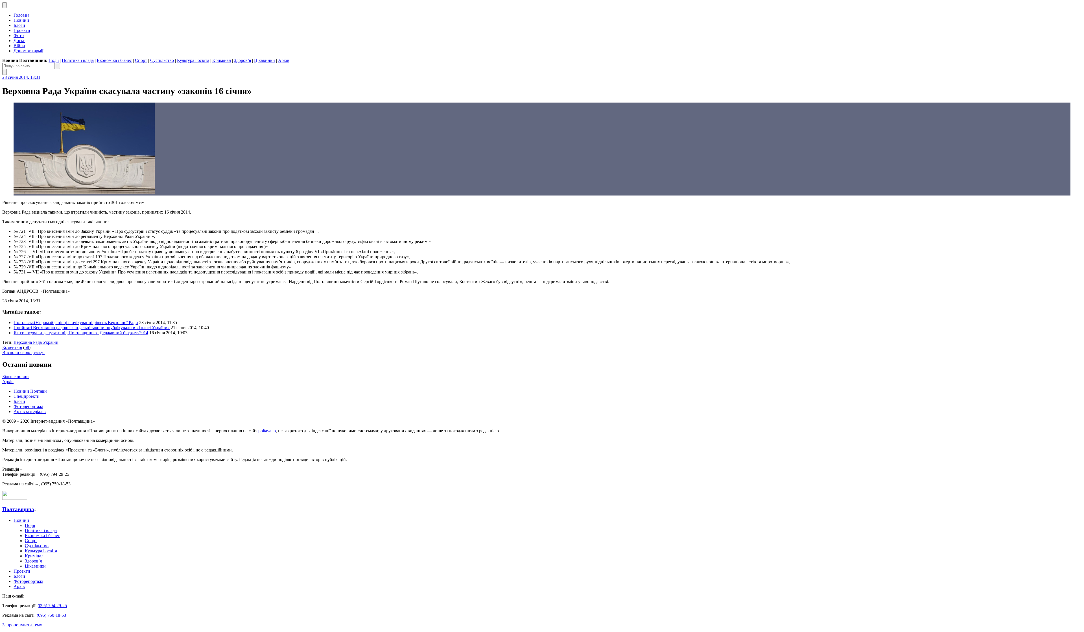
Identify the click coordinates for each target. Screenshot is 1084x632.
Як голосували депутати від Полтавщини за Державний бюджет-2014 (81, 332)
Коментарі (12, 347)
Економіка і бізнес (114, 60)
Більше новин (15, 376)
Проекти (22, 30)
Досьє (19, 40)
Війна (19, 45)
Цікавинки (264, 60)
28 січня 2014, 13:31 (21, 77)
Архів (283, 60)
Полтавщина (18, 509)
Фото (19, 35)
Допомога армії (28, 50)
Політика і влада (78, 60)
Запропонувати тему (22, 624)
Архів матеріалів (30, 411)
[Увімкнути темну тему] (4, 5)
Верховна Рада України (36, 342)
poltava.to (267, 430)
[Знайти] (58, 66)
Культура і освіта (193, 60)
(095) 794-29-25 (52, 605)
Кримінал (221, 60)
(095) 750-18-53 (51, 615)
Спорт (141, 60)
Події (54, 60)
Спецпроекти (27, 396)
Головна (21, 15)
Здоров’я (242, 60)
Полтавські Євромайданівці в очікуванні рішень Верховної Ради (76, 322)
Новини (21, 20)
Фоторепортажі (28, 406)
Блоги (19, 25)
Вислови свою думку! (23, 352)
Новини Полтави (30, 391)
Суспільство (162, 60)
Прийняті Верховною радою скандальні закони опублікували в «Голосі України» (92, 327)
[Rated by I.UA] (14, 498)
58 (27, 347)
